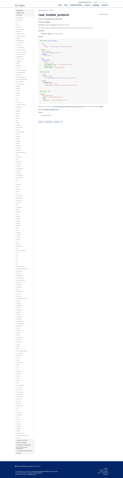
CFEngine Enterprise (76, 5)
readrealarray (19, 316)
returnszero (18, 355)
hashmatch (18, 163)
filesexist (18, 113)
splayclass (18, 371)
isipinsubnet (19, 200)
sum (17, 410)
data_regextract (19, 81)
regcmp (18, 335)
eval (17, 97)
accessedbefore (19, 17)
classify (18, 63)
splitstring (18, 373)
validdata (18, 428)
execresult (18, 102)
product (18, 293)
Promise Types (20, 12)
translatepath (19, 414)
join (17, 214)
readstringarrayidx (20, 323)
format (17, 129)
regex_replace (19, 337)
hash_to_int (19, 161)
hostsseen (18, 173)
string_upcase (19, 405)
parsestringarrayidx (20, 280)
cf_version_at (19, 45)
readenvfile (18, 305)
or (16, 264)
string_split (18, 398)
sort (17, 369)
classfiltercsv (19, 61)
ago (17, 22)
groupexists (18, 157)
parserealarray (19, 275)
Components (19, 10)
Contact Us (105, 474)
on (16, 262)
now (17, 257)
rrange (17, 360)
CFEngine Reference (43, 10)
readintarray (19, 309)
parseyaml (18, 282)
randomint (18, 296)
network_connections (21, 250)
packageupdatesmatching (22, 268)
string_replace (19, 394)
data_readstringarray (21, 77)
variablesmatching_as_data (22, 435)
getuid (17, 143)
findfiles (18, 122)
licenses (30, 472)
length (17, 227)
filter (17, 120)
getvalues (18, 150)
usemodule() (47, 109)
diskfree (18, 93)
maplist (18, 239)
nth (17, 259)
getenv (17, 134)
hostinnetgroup (19, 168)
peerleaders (19, 287)
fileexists (18, 111)
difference (18, 88)
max (17, 241)
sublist (17, 408)
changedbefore (19, 56)
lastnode (18, 216)
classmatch (18, 65)
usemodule (18, 424)
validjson (18, 430)
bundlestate (19, 31)
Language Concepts (22, 440)
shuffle (17, 364)
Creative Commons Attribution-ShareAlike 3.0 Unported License (45, 471)
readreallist (18, 319)
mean (17, 243)
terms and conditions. (38, 472)
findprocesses (19, 127)
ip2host (18, 186)
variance (18, 437)
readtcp (18, 328)
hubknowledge (19, 177)
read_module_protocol (21, 298)
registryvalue (19, 341)
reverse (18, 357)
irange (17, 191)
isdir (17, 193)
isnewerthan (19, 207)
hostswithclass (19, 175)
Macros (18, 453)
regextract (18, 339)
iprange (18, 189)
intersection (18, 184)
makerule (18, 232)
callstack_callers (20, 33)
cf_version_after (20, 42)
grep (17, 154)
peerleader (18, 284)
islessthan (18, 202)
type (17, 417)
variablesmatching (20, 433)
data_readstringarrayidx (21, 79)
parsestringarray (20, 278)
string (17, 382)
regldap (18, 344)
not (17, 255)
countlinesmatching (20, 72)
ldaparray (18, 220)
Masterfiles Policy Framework (21, 448)
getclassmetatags (20, 131)
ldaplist (17, 223)
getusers (18, 147)
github (101, 106)
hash (17, 159)
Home (60, 5)
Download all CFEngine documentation (25, 466)
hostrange (18, 170)
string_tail (18, 401)
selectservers (19, 362)
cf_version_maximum (21, 52)
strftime (18, 380)
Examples (87, 5)
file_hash (18, 109)
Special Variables (21, 442)
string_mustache (20, 392)
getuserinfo (18, 145)
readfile (18, 307)
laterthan (18, 218)
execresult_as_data (20, 104)
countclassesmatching (21, 70)
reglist (17, 348)
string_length (19, 389)
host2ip (18, 166)
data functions (49, 121)
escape (18, 95)
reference (41, 121)
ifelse (17, 179)
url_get (17, 421)
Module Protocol (54, 109)
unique (17, 419)
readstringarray (19, 321)
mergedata (18, 246)
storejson (18, 376)
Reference (96, 5)
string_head (19, 387)
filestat (17, 118)
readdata (18, 303)
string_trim (18, 403)
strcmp (17, 378)
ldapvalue (18, 225)
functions (56, 121)
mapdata (18, 236)
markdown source (32, 474)
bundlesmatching (20, 29)
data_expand (19, 74)
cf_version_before (20, 47)
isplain (17, 209)
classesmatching (20, 58)
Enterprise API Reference (23, 444)
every (17, 100)
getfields (18, 136)
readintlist (18, 312)
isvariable (18, 211)
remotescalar (19, 353)
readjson (18, 314)
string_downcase (20, 385)
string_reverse (19, 396)
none (17, 252)
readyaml (18, 330)
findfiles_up (18, 125)
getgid (17, 138)
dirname (18, 90)
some (17, 366)
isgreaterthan (19, 198)
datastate (18, 86)
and (17, 24)
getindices (18, 141)
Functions (19, 15)
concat (17, 68)
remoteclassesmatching (21, 351)
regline (17, 346)
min (17, 248)
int (16, 182)
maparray (18, 234)
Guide (65, 5)
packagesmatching (20, 266)
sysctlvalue (18, 412)
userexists (18, 426)
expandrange (19, 106)
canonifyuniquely (20, 40)
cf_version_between (20, 49)
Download (105, 5)
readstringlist (19, 325)
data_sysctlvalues (20, 84)
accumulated (19, 20)
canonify (18, 38)
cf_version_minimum (21, 54)
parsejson (18, 273)
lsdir (17, 230)
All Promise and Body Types (24, 450)
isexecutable (19, 195)
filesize (17, 116)
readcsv (18, 300)
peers (17, 289)
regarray (18, 332)
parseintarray (19, 271)
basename (18, 27)
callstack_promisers (20, 36)
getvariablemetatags (20, 152)
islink (17, 204)
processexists (19, 291)
